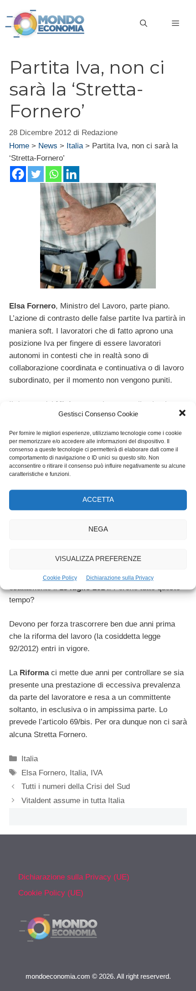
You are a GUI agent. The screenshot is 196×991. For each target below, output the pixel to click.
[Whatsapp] (54, 174)
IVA (97, 773)
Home (19, 146)
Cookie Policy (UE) (50, 893)
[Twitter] (36, 174)
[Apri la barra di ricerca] (144, 23)
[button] (182, 414)
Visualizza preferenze (98, 559)
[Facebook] (18, 174)
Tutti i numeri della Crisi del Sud (75, 786)
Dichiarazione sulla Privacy (120, 578)
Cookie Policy (60, 578)
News (47, 146)
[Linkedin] (71, 174)
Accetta (98, 500)
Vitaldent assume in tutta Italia (72, 800)
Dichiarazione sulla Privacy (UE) (73, 877)
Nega (98, 529)
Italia (75, 146)
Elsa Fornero (43, 773)
